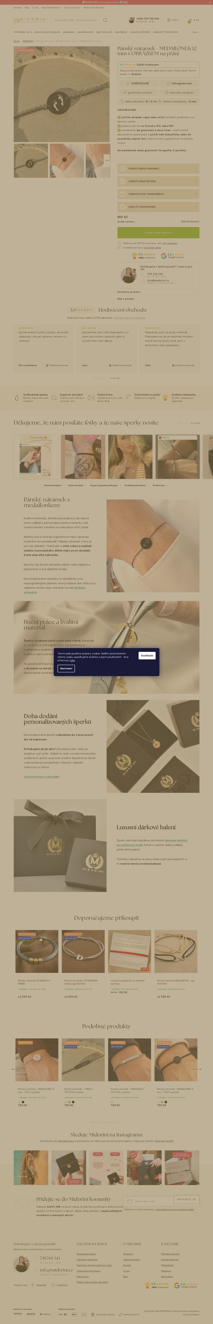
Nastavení (66, 668)
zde (72, 660)
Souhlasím (147, 655)
